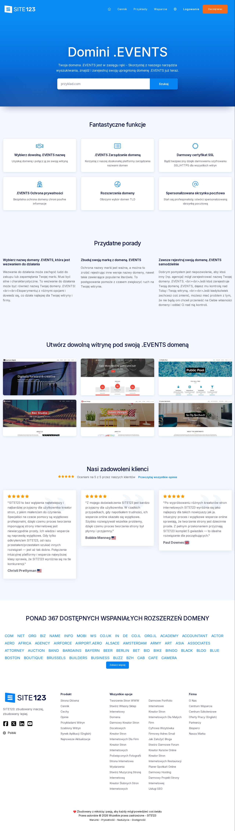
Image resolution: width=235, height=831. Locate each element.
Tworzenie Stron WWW (124, 700)
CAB (141, 658)
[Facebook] (6, 723)
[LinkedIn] (22, 723)
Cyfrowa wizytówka (161, 728)
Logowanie (191, 9)
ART (168, 643)
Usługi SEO (155, 788)
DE (125, 636)
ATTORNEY (14, 650)
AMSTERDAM (135, 643)
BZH (130, 658)
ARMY (155, 643)
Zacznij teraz (215, 9)
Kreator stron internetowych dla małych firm (165, 717)
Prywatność (108, 819)
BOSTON (12, 658)
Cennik (122, 9)
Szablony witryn (71, 728)
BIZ (43, 636)
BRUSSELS (56, 658)
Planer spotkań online (162, 766)
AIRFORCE (63, 643)
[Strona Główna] (109, 9)
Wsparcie (160, 9)
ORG (32, 636)
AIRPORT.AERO (88, 643)
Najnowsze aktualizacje (75, 739)
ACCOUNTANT (195, 636)
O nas (193, 700)
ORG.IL (150, 636)
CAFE (153, 658)
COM (9, 636)
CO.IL (136, 636)
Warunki (94, 819)
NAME (54, 636)
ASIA (180, 643)
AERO (10, 643)
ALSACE (112, 643)
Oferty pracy (203, 717)
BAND (53, 650)
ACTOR (217, 636)
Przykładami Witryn (73, 722)
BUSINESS (100, 658)
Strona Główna (70, 700)
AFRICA (24, 643)
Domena (115, 717)
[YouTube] (30, 723)
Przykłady (140, 9)
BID (147, 650)
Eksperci (194, 728)
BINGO (171, 650)
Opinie (64, 717)
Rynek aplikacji (76, 733)
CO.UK (105, 636)
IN (117, 636)
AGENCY (42, 643)
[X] (13, 723)
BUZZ (118, 658)
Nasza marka (197, 733)
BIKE (157, 650)
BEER (108, 650)
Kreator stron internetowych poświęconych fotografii (125, 750)
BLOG (201, 650)
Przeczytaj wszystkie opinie (157, 477)
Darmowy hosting (160, 772)
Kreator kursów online (162, 750)
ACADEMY (169, 636)
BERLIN (122, 650)
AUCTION (36, 650)
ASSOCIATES (199, 643)
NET (21, 636)
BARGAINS (72, 650)
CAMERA (169, 658)
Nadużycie (123, 819)
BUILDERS (78, 658)
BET (136, 650)
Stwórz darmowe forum (164, 744)
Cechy (65, 711)
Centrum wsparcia (200, 706)
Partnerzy (195, 722)
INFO (68, 636)
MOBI (81, 636)
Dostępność (139, 819)
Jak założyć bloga (160, 739)
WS (93, 636)
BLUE (214, 650)
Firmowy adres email (162, 733)
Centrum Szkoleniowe (202, 711)
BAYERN (92, 650)
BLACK (187, 650)
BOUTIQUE (33, 658)
